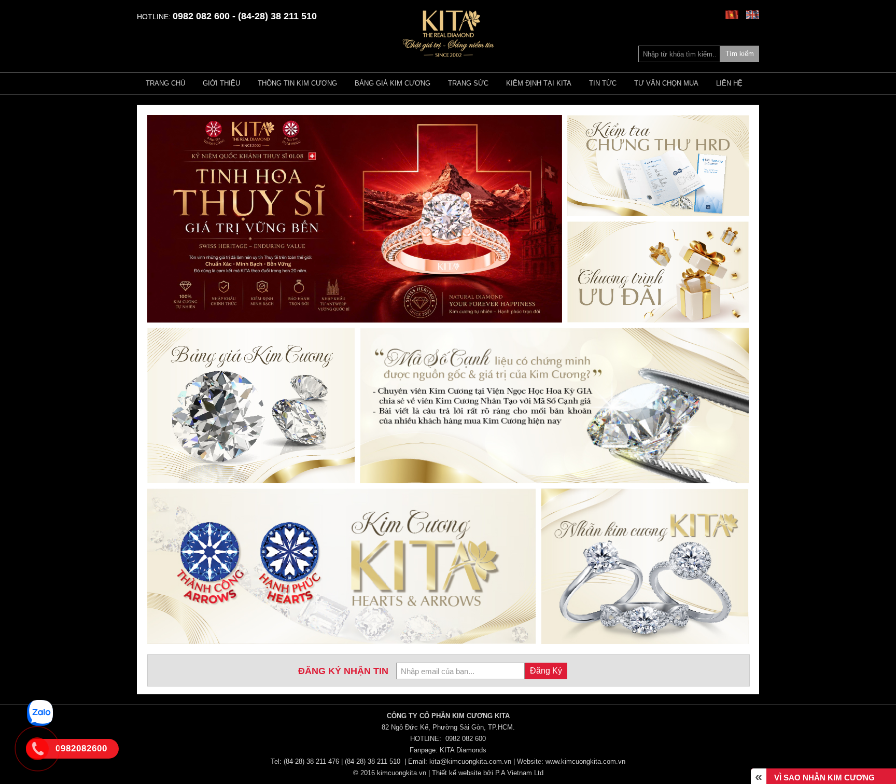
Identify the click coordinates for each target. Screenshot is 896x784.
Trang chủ (165, 83)
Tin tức (603, 83)
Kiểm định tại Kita (538, 83)
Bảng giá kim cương (392, 83)
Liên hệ (729, 83)
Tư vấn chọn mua (666, 83)
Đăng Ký (546, 670)
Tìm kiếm (739, 54)
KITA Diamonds (463, 750)
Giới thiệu (221, 83)
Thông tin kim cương (297, 83)
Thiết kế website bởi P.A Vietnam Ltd (487, 773)
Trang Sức (468, 83)
